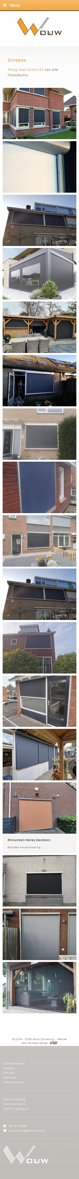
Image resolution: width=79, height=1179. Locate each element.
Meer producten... (15, 1082)
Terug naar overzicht (26, 69)
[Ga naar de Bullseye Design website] (53, 1043)
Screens (8, 1068)
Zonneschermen (14, 1063)
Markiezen (10, 1077)
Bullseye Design (38, 1043)
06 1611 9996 (18, 1126)
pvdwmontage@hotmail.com (27, 1130)
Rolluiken (9, 1073)
